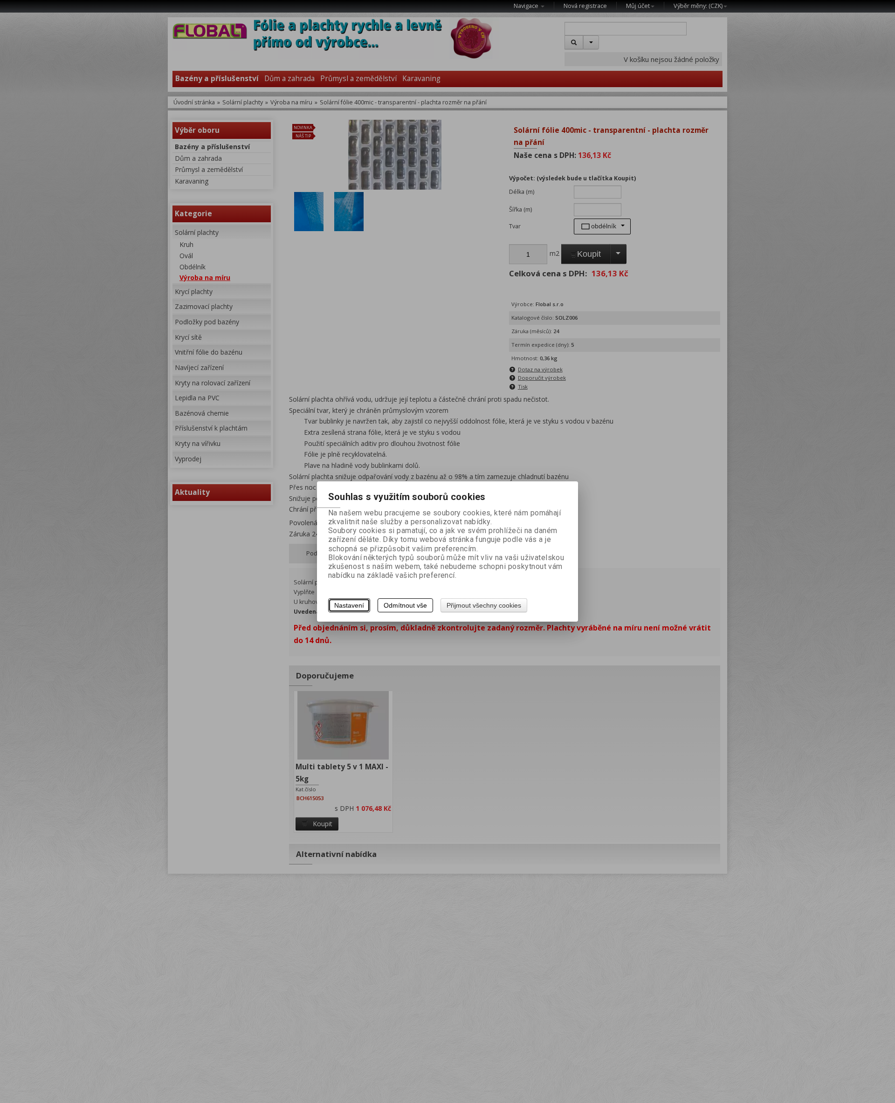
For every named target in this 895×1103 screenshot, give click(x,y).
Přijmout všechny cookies (484, 605)
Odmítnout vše (405, 605)
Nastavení (349, 605)
